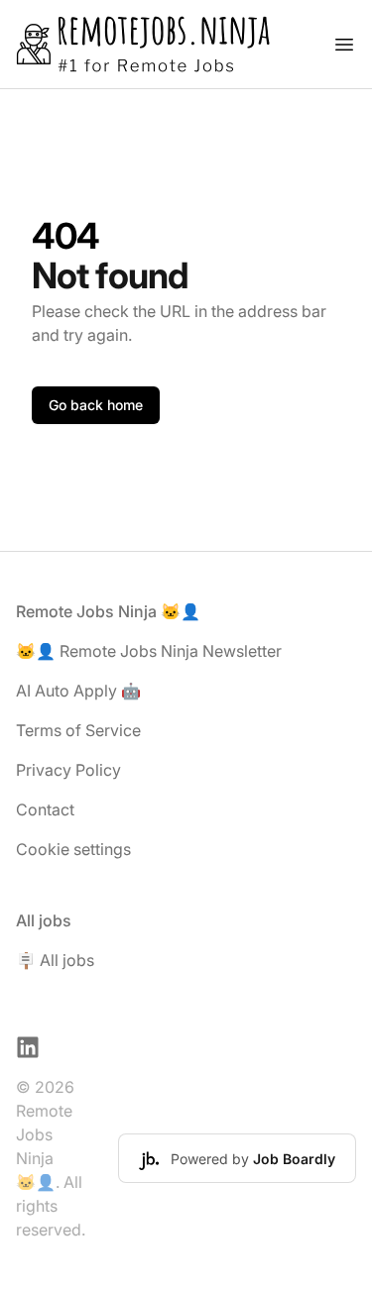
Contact (45, 809)
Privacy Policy (68, 770)
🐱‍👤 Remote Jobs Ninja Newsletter (149, 651)
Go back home (96, 404)
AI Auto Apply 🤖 (78, 690)
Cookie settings (73, 849)
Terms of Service (78, 730)
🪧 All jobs (55, 960)
